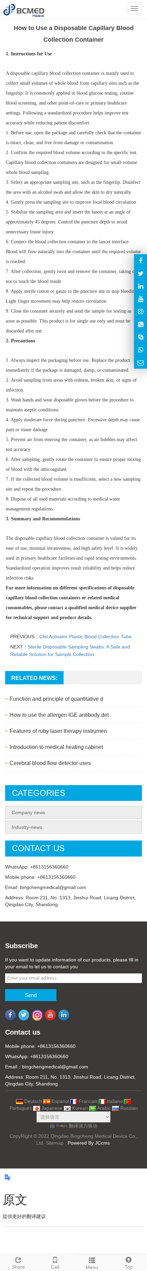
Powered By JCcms (89, 1143)
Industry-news (27, 827)
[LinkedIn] (140, 286)
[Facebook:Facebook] (140, 260)
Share (18, 1267)
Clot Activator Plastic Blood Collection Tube (85, 636)
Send (31, 995)
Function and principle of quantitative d (56, 699)
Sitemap (55, 1143)
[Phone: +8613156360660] (140, 324)
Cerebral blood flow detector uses (50, 763)
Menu (92, 1267)
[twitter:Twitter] (140, 273)
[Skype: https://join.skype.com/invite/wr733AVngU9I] (140, 337)
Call (55, 1267)
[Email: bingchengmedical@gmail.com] (140, 362)
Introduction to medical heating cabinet (56, 747)
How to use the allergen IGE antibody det (59, 715)
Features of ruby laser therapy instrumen (58, 731)
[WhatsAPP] (140, 349)
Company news (28, 812)
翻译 (73, 1126)
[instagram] (140, 298)
